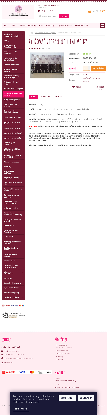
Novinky (60, 372)
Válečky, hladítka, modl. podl (12, 150)
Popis (33, 97)
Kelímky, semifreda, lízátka (13, 242)
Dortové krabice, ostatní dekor (11, 266)
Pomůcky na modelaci (9, 143)
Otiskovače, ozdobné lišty (13, 183)
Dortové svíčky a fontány (11, 231)
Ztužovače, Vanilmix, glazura (13, 94)
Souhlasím (86, 398)
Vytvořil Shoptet (99, 406)
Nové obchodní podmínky (65, 380)
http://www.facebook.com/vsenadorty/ (18, 358)
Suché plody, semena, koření (11, 112)
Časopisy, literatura (12, 283)
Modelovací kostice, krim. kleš (12, 156)
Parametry (45, 97)
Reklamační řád (82, 25)
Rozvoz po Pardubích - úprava (67, 387)
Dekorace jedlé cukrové (10, 53)
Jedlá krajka (9, 237)
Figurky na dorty (11, 288)
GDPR (41, 25)
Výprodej (8, 278)
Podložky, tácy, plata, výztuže (10, 202)
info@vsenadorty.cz (11, 351)
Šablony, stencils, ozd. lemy (11, 196)
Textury (7, 166)
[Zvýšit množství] (89, 67)
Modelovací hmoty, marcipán (11, 35)
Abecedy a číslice (11, 162)
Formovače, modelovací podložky (13, 214)
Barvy (6, 40)
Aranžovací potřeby (9, 172)
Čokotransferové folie (11, 83)
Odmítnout (67, 398)
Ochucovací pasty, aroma (12, 105)
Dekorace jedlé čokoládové (10, 59)
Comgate (59, 359)
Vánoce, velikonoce (9, 273)
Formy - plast (9, 261)
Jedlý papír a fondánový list (10, 46)
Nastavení (21, 408)
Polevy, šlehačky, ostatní (11, 70)
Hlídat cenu (101, 88)
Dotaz (78, 87)
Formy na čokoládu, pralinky (12, 220)
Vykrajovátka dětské (13, 133)
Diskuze (58, 97)
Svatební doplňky (11, 292)
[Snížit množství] (89, 69)
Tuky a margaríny (11, 100)
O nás (12, 25)
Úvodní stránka (5, 25)
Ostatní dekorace (11, 64)
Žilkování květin (11, 208)
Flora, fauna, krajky (12, 117)
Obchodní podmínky (27, 25)
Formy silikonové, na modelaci (13, 190)
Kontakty (50, 25)
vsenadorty (8, 362)
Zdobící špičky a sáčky (11, 249)
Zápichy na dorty (11, 178)
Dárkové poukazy (11, 297)
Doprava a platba (64, 25)
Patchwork (9, 225)
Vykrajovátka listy (12, 128)
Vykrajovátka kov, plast (12, 123)
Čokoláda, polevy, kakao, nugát (11, 77)
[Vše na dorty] (18, 12)
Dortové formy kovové (10, 255)
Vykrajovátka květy (12, 138)
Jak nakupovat (61, 345)
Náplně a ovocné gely (13, 88)
